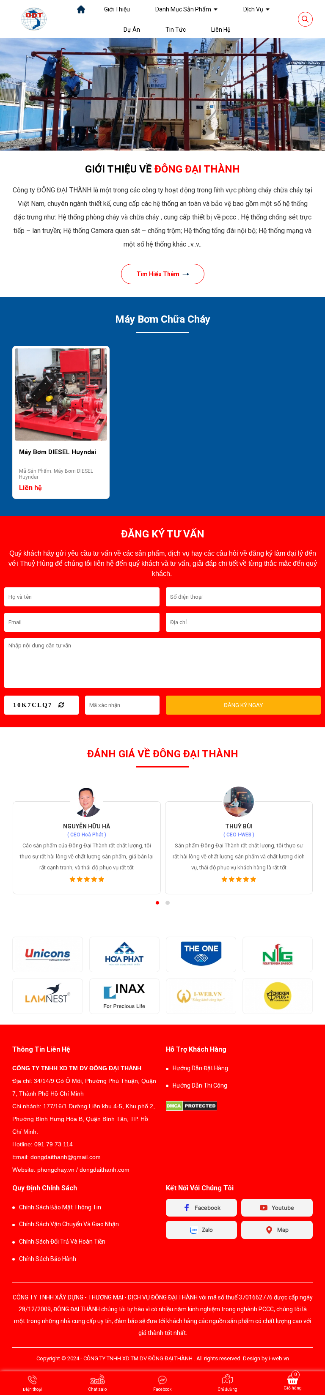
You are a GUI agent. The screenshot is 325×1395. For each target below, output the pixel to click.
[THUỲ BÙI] (238, 802)
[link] (117, 9)
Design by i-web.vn (266, 1358)
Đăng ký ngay (243, 705)
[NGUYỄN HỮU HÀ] (87, 802)
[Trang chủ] (81, 9)
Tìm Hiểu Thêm (157, 274)
